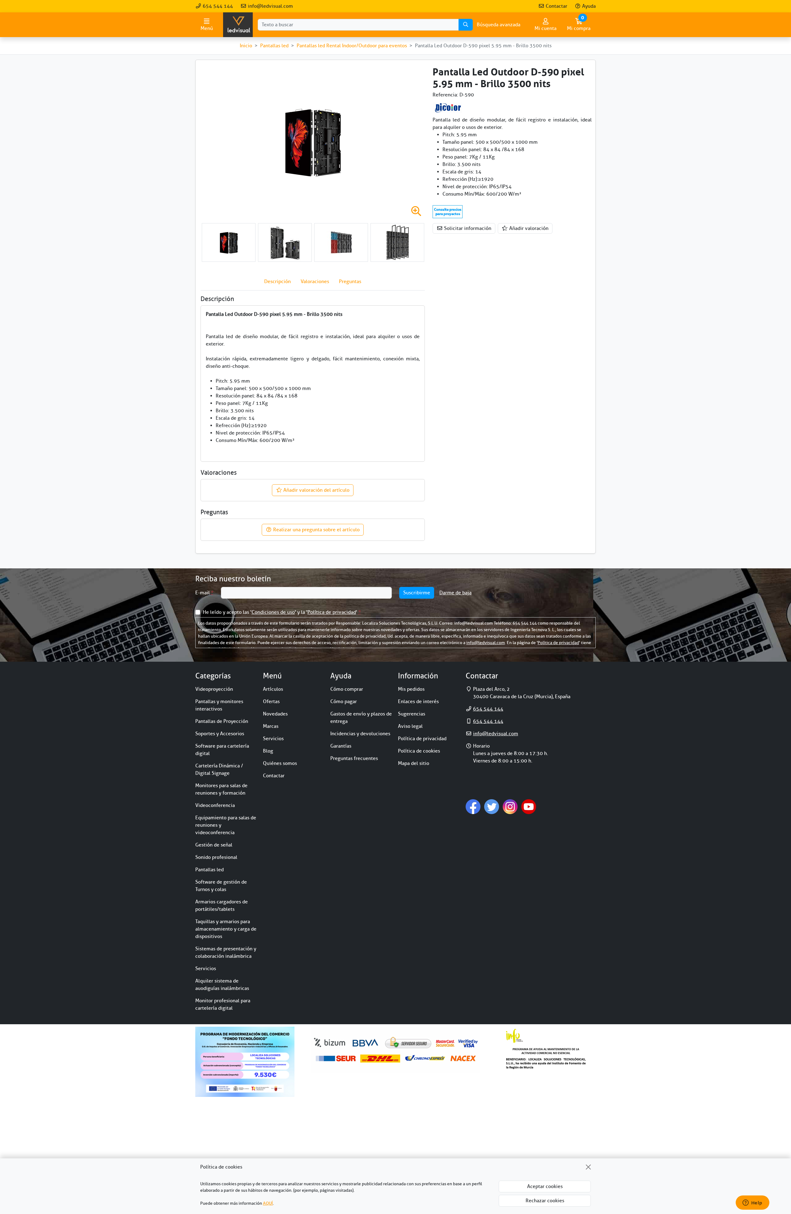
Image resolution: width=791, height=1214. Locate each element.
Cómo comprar (346, 689)
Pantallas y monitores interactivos (219, 705)
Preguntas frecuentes (354, 758)
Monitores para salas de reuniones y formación (221, 789)
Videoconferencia (215, 805)
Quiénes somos (280, 763)
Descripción (277, 281)
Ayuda (588, 6)
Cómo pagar (343, 701)
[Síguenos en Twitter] (491, 806)
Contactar (555, 6)
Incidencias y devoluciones (360, 734)
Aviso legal (410, 726)
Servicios (205, 969)
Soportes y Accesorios (219, 734)
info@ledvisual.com (270, 6)
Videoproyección (214, 689)
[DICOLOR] (448, 107)
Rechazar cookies (545, 1201)
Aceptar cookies (545, 1186)
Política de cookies (419, 751)
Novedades (275, 714)
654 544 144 (217, 6)
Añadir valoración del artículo (315, 490)
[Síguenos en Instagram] (510, 806)
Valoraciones (315, 281)
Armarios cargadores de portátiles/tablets (221, 905)
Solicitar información (467, 228)
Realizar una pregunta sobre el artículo (316, 530)
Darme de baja (455, 593)
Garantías (340, 746)
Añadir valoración (528, 228)
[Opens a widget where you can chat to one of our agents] (752, 1203)
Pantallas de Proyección (221, 721)
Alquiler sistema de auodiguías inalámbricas (222, 984)
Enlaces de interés (418, 701)
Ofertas (271, 701)
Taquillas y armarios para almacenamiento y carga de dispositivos (225, 929)
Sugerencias (411, 714)
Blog (268, 751)
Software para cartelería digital (222, 750)
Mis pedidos (411, 689)
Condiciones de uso (273, 612)
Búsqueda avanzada (498, 25)
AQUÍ (268, 1203)
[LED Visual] (238, 24)
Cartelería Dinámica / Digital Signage (219, 769)
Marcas (270, 726)
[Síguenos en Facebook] (473, 806)
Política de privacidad (331, 612)
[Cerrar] (588, 1167)
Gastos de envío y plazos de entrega (361, 717)
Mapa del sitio (413, 763)
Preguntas (350, 281)
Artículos (273, 689)
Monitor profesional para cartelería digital (222, 1004)
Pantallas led (209, 870)
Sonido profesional (216, 857)
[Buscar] (466, 25)
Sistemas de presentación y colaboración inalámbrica (225, 952)
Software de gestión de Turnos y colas (221, 886)
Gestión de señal (213, 845)
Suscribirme (416, 593)
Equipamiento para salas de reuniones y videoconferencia (225, 825)
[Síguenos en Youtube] (528, 806)
